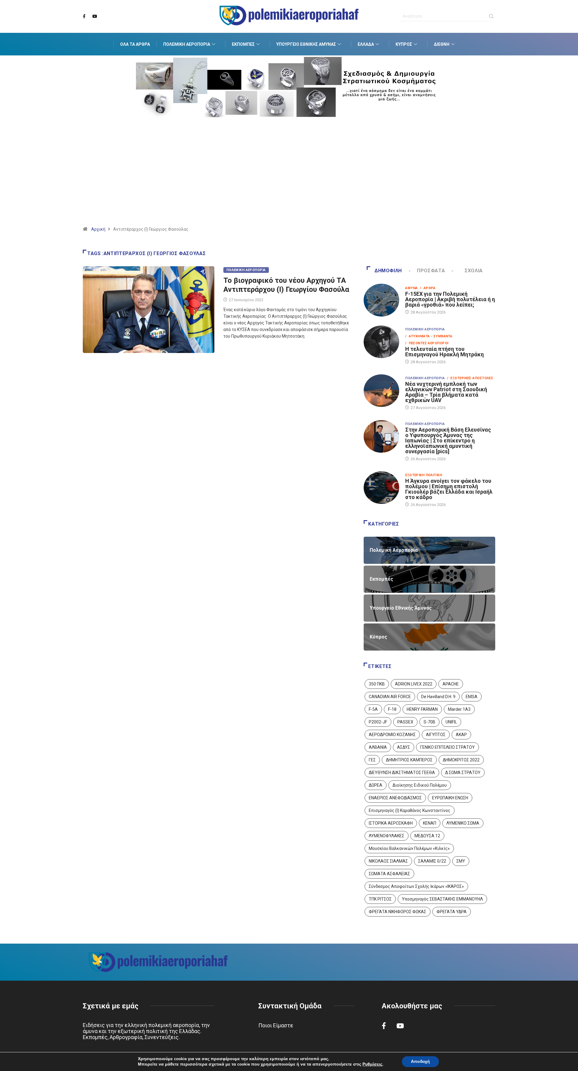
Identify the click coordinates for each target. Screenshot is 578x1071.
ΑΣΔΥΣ (403, 747)
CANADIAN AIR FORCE (390, 696)
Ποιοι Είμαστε (275, 1025)
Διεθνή (441, 44)
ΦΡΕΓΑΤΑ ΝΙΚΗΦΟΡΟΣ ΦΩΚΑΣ (397, 911)
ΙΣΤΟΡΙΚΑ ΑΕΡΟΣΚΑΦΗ (391, 823)
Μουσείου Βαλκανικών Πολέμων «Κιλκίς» (409, 848)
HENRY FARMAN (422, 709)
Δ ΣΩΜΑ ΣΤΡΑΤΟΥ (462, 772)
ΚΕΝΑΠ (429, 823)
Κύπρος (404, 44)
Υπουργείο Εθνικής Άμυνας (306, 44)
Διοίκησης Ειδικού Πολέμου (420, 785)
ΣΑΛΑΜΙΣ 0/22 (432, 861)
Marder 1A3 (459, 709)
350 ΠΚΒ (377, 684)
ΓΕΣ (372, 759)
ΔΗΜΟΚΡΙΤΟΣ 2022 (461, 759)
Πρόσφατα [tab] (431, 270)
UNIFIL (451, 722)
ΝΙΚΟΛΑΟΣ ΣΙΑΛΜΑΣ (388, 861)
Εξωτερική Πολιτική (423, 475)
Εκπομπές (243, 44)
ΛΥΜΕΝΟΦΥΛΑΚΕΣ (386, 835)
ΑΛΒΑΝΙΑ (378, 747)
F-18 (392, 709)
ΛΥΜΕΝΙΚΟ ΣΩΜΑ (462, 823)
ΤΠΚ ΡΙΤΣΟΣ (380, 899)
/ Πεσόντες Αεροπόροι (426, 343)
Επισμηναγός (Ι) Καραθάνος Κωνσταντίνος (409, 810)
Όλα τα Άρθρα (135, 44)
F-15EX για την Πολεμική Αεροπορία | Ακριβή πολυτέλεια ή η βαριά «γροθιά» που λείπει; (450, 299)
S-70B (429, 722)
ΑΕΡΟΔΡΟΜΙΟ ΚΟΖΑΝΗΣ (392, 734)
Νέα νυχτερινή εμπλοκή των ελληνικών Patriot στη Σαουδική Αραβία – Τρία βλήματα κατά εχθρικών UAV (446, 392)
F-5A (373, 709)
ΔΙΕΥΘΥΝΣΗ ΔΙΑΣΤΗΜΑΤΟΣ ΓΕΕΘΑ (402, 772)
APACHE (451, 684)
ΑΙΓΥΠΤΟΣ (436, 734)
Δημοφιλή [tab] (388, 270)
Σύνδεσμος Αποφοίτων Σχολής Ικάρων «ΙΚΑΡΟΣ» (416, 886)
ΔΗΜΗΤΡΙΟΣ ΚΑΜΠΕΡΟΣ (409, 759)
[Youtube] (94, 16)
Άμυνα (411, 288)
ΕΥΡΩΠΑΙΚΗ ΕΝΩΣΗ (450, 797)
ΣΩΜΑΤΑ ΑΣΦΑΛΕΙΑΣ (389, 873)
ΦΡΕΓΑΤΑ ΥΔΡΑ (452, 911)
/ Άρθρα (427, 288)
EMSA (471, 696)
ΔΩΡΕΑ (375, 785)
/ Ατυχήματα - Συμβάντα (428, 336)
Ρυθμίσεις (372, 1064)
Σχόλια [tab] (474, 270)
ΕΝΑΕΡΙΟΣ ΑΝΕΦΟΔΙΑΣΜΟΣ (395, 797)
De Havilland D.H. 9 (438, 696)
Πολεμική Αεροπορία (186, 44)
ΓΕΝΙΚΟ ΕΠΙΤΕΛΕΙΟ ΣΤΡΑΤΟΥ (447, 747)
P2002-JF (378, 722)
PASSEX (405, 722)
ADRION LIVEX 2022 (413, 684)
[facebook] (84, 16)
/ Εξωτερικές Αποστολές (470, 378)
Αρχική (98, 229)
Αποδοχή (420, 1061)
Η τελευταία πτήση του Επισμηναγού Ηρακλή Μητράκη (444, 352)
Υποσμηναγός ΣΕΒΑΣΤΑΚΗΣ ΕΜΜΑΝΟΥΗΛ (442, 899)
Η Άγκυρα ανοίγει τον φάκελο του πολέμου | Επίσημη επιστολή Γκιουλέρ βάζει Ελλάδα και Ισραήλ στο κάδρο (449, 489)
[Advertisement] (289, 179)
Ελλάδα (366, 44)
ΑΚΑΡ (461, 734)
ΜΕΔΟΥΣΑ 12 (427, 835)
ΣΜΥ (460, 861)
